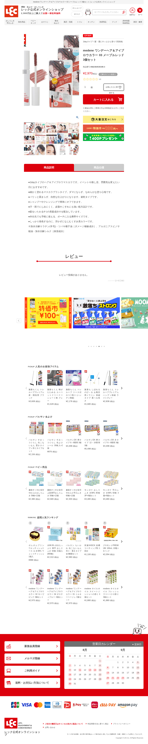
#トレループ (77, 8)
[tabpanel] (48, 312)
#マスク (77, 14)
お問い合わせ (50, 727)
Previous (25, 72)
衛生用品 (21, 22)
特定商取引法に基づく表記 (98, 724)
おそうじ (44, 22)
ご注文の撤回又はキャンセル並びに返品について (64, 724)
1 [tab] (88, 346)
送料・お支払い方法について (32, 682)
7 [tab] (104, 346)
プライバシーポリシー (121, 724)
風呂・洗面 (68, 22)
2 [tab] (91, 346)
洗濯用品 (102, 22)
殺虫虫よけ (56, 22)
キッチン (91, 22)
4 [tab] (96, 346)
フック (114, 22)
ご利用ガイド (32, 670)
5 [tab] (99, 346)
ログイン (132, 15)
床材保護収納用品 (126, 22)
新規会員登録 (32, 646)
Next (78, 72)
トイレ (79, 22)
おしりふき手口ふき (10, 22)
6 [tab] (101, 346)
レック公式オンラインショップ (22, 733)
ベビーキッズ (33, 22)
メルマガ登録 (32, 658)
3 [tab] (93, 346)
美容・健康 (137, 22)
